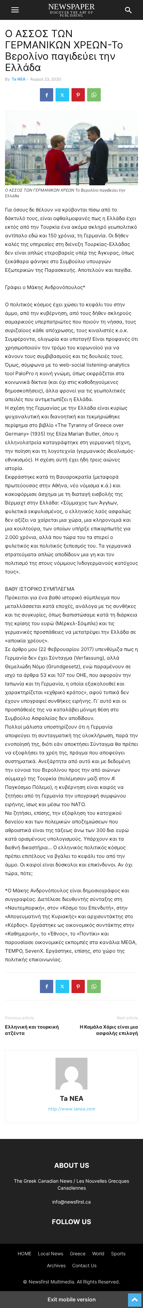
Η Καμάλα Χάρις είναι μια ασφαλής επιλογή (109, 1030)
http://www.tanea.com (71, 1108)
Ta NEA (19, 79)
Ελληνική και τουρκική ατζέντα (32, 1030)
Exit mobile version (72, 1299)
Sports (118, 1253)
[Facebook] (46, 94)
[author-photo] (71, 1089)
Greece (77, 1253)
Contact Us (84, 1265)
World (98, 1253)
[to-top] (134, 1297)
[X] (62, 94)
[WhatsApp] (94, 94)
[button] (15, 10)
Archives (56, 1265)
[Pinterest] (78, 94)
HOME (24, 1253)
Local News (50, 1253)
